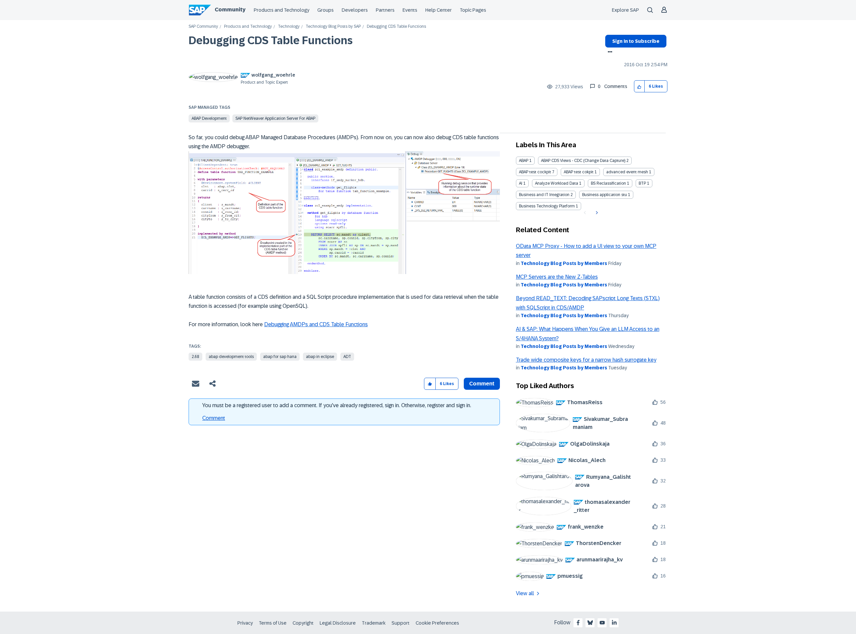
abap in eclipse (320, 356)
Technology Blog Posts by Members (564, 263)
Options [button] (608, 52)
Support (401, 623)
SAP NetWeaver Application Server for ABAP (275, 118)
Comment (213, 418)
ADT (347, 356)
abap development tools (231, 356)
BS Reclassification (608, 183)
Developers (355, 10)
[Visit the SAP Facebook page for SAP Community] (578, 622)
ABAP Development (209, 118)
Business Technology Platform (547, 206)
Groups (325, 10)
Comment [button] (482, 383)
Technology (289, 26)
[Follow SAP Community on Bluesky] (590, 622)
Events (410, 10)
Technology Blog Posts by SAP (333, 26)
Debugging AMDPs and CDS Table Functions (316, 324)
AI (520, 183)
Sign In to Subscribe (635, 41)
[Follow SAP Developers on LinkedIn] (614, 622)
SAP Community (203, 26)
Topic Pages (473, 10)
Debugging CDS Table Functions (271, 40)
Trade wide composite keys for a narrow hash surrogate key (586, 360)
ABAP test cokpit (579, 172)
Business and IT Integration (544, 194)
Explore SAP (625, 10)
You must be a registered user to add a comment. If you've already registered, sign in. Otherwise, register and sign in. (336, 405)
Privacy (245, 623)
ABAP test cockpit (535, 172)
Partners (385, 10)
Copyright (303, 623)
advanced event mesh (627, 172)
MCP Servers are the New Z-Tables (557, 277)
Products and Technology (281, 10)
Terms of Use (273, 623)
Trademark (374, 623)
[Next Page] (596, 212)
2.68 (195, 356)
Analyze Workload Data (556, 183)
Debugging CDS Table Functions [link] (396, 26)
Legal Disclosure (338, 623)
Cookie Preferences (437, 623)
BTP (642, 183)
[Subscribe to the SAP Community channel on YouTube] (602, 622)
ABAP (523, 160)
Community (230, 9)
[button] (639, 86)
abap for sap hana (280, 356)
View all (525, 593)
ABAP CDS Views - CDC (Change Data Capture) (583, 160)
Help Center (438, 10)
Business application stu (604, 194)
